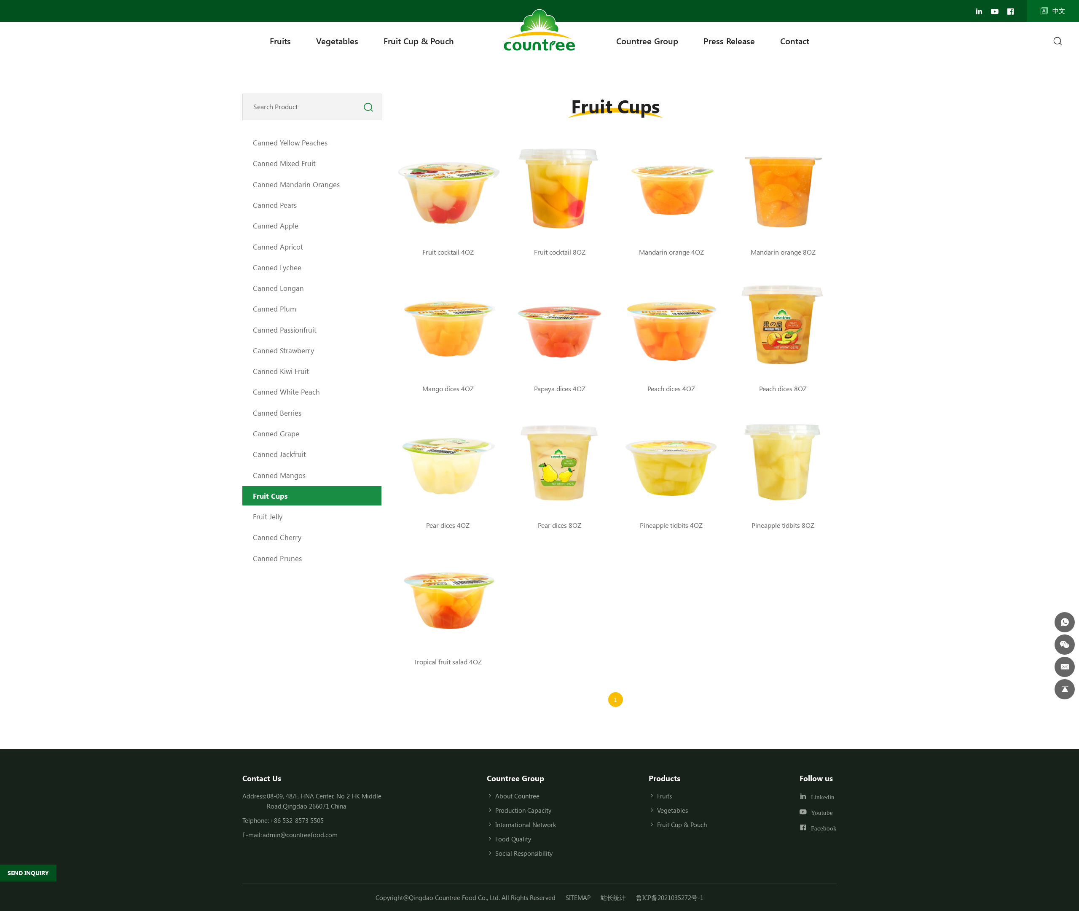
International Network (525, 824)
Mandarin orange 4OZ (671, 251)
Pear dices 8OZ (559, 525)
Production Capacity (523, 810)
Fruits (280, 40)
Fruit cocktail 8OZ (559, 251)
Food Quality (513, 839)
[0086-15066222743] (1065, 622)
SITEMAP (578, 897)
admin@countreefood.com (300, 834)
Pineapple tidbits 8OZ (783, 525)
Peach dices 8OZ (783, 388)
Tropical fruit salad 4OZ (448, 661)
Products (664, 778)
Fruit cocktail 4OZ (448, 251)
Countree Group (647, 40)
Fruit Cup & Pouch (419, 40)
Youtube (822, 812)
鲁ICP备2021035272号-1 (669, 897)
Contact (794, 40)
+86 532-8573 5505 (297, 820)
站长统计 (613, 897)
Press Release (729, 40)
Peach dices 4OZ (671, 388)
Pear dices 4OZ (448, 525)
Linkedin (823, 797)
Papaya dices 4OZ (559, 388)
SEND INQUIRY (28, 873)
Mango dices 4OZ (448, 388)
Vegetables (337, 40)
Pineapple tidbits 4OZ (671, 525)
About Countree (517, 796)
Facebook (824, 828)
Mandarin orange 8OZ (783, 251)
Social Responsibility (524, 853)
